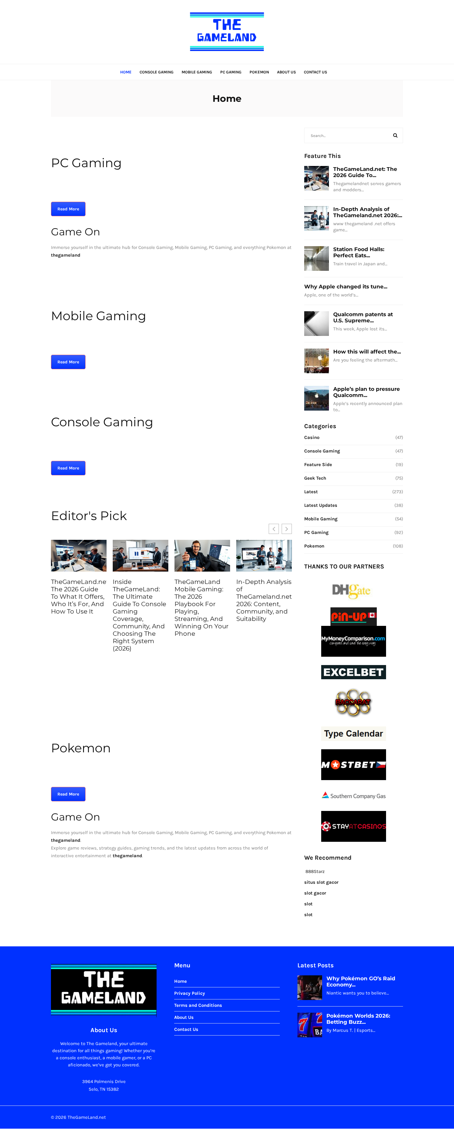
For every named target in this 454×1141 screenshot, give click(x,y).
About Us (286, 72)
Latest (311, 491)
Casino (311, 437)
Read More (68, 209)
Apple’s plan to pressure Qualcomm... (366, 392)
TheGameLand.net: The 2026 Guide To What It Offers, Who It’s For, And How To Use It (79, 596)
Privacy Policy (189, 993)
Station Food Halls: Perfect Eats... (358, 252)
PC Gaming (231, 72)
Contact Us (315, 72)
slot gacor (315, 893)
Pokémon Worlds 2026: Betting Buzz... (358, 1019)
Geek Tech (315, 478)
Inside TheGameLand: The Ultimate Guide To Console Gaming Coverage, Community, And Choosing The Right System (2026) (139, 615)
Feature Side (318, 464)
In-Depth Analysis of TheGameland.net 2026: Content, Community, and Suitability (264, 600)
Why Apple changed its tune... (345, 286)
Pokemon (259, 72)
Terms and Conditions (198, 1005)
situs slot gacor (321, 882)
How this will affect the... (367, 352)
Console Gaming (157, 72)
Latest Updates (320, 505)
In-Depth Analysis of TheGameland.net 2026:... (367, 212)
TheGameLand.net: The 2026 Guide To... (365, 172)
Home (126, 72)
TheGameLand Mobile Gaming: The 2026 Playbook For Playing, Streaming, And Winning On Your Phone (201, 607)
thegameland (65, 840)
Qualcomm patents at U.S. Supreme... (363, 317)
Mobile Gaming (197, 72)
